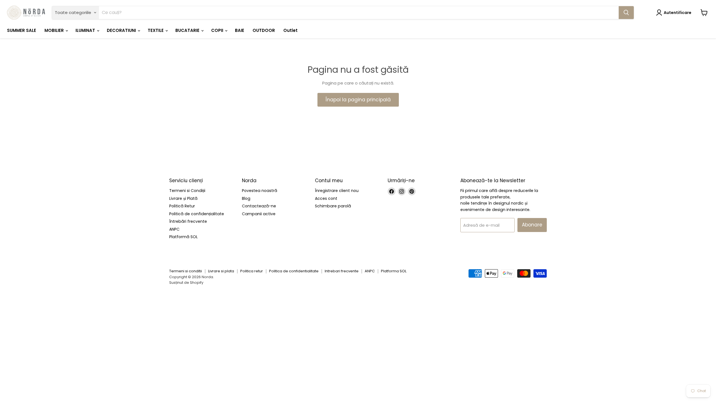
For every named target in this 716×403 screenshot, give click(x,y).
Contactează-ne (259, 206)
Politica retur (251, 271)
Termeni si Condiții (187, 190)
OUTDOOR (264, 30)
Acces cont (326, 198)
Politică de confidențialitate (196, 214)
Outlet (290, 30)
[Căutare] (626, 12)
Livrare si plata (221, 271)
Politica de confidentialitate (294, 271)
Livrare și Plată (183, 198)
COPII (217, 30)
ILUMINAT (86, 30)
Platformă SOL (183, 237)
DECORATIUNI (122, 30)
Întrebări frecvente (188, 221)
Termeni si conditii (185, 271)
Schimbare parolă (333, 206)
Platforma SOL (393, 271)
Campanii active (258, 214)
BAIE (239, 30)
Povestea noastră (259, 190)
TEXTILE (156, 30)
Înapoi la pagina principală (358, 99)
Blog (246, 198)
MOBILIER (54, 30)
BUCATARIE (188, 30)
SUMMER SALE (21, 30)
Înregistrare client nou (337, 190)
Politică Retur (182, 206)
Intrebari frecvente (342, 271)
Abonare (532, 224)
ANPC (174, 229)
